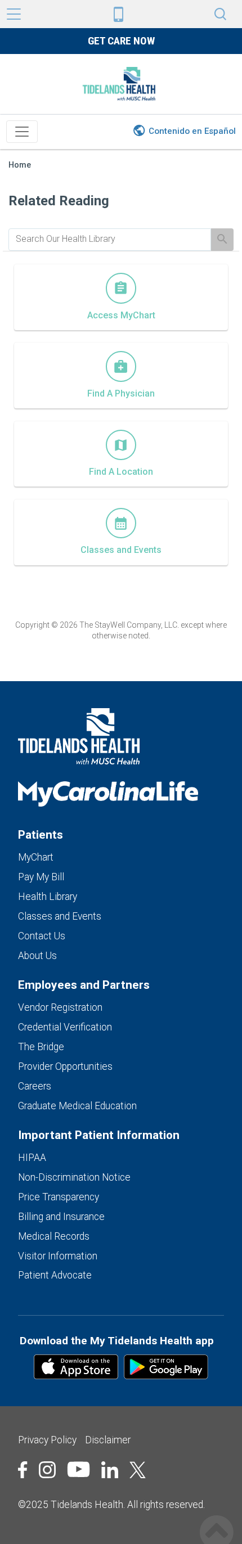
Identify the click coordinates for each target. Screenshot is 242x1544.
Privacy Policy (47, 1440)
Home (19, 165)
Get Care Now (121, 40)
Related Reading (58, 201)
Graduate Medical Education (77, 1105)
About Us (37, 955)
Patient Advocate (55, 1275)
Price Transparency (58, 1197)
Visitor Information (57, 1256)
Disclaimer (108, 1440)
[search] (110, 239)
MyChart (35, 857)
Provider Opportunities (65, 1066)
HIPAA (32, 1157)
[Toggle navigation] (22, 131)
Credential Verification (65, 1027)
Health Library (47, 896)
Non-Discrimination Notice (74, 1177)
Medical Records (53, 1236)
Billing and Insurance (61, 1216)
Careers (34, 1086)
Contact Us (41, 936)
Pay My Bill (41, 877)
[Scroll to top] (217, 1520)
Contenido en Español (192, 131)
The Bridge (41, 1046)
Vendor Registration (60, 1007)
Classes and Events (59, 916)
